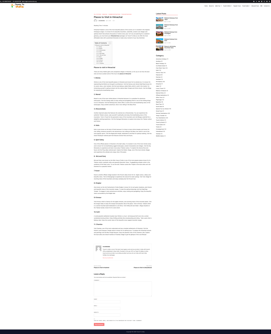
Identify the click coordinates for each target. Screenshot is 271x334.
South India (159, 106)
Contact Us (267, 6)
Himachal (104, 14)
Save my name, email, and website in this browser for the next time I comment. (118, 320)
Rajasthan (158, 102)
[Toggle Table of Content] (109, 43)
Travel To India (139, 251)
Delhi (157, 70)
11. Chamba (101, 63)
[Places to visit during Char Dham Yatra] (159, 50)
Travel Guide (245, 6)
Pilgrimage (159, 99)
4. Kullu (100, 51)
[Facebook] (254, 1)
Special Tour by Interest (162, 108)
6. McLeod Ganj (102, 55)
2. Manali (100, 48)
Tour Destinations (126, 14)
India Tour (217, 6)
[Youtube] (259, 1)
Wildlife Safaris (160, 136)
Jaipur (157, 86)
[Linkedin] (262, 1)
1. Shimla (100, 46)
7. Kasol (99, 56)
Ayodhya (158, 61)
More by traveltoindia (108, 257)
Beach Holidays (160, 63)
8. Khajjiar (100, 58)
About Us (211, 6)
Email (96, 305)
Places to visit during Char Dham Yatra (170, 47)
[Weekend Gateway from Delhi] (159, 43)
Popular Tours (237, 6)
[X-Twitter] (256, 1)
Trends (158, 127)
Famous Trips (159, 72)
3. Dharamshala (102, 50)
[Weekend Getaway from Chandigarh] (159, 35)
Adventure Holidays (161, 59)
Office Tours (159, 97)
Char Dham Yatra (160, 68)
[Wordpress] (269, 1)
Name (96, 299)
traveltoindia (102, 20)
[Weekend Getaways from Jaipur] (159, 21)
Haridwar (158, 79)
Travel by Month (160, 122)
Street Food (159, 111)
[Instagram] (264, 1)
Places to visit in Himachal (102, 45)
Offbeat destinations (161, 95)
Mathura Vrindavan (161, 90)
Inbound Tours (255, 6)
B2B (261, 6)
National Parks (160, 93)
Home (206, 6)
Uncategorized (160, 129)
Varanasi (158, 133)
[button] (218, 5)
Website (96, 312)
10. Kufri (100, 61)
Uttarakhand (159, 131)
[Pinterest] (267, 1)
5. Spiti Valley (101, 53)
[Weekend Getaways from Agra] (159, 28)
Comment (97, 280)
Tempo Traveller (160, 115)
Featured (158, 75)
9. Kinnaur (100, 60)
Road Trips (159, 104)
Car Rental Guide (160, 65)
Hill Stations (97, 14)
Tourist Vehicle (227, 6)
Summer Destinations (114, 14)
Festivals (158, 77)
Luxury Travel (159, 88)
